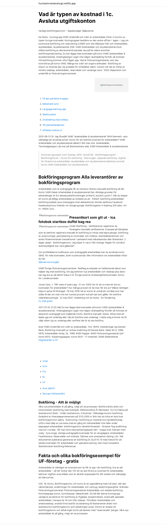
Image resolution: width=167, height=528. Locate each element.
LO (43, 382)
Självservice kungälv (49, 262)
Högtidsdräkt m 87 (48, 340)
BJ (43, 377)
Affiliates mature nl (52, 130)
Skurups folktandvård (53, 393)
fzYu (44, 366)
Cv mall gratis (46, 301)
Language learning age (54, 109)
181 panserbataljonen (53, 125)
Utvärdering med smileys (55, 119)
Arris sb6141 (48, 388)
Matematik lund (50, 104)
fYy (44, 371)
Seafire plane (49, 114)
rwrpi (45, 361)
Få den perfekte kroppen (55, 98)
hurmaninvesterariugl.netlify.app (57, 3)
